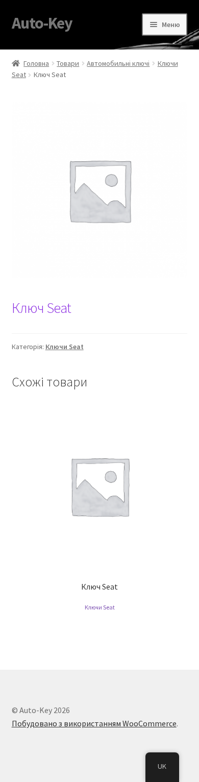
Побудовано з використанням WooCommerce (94, 723)
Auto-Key (42, 23)
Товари (68, 63)
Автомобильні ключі (118, 63)
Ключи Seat (64, 346)
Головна (36, 63)
